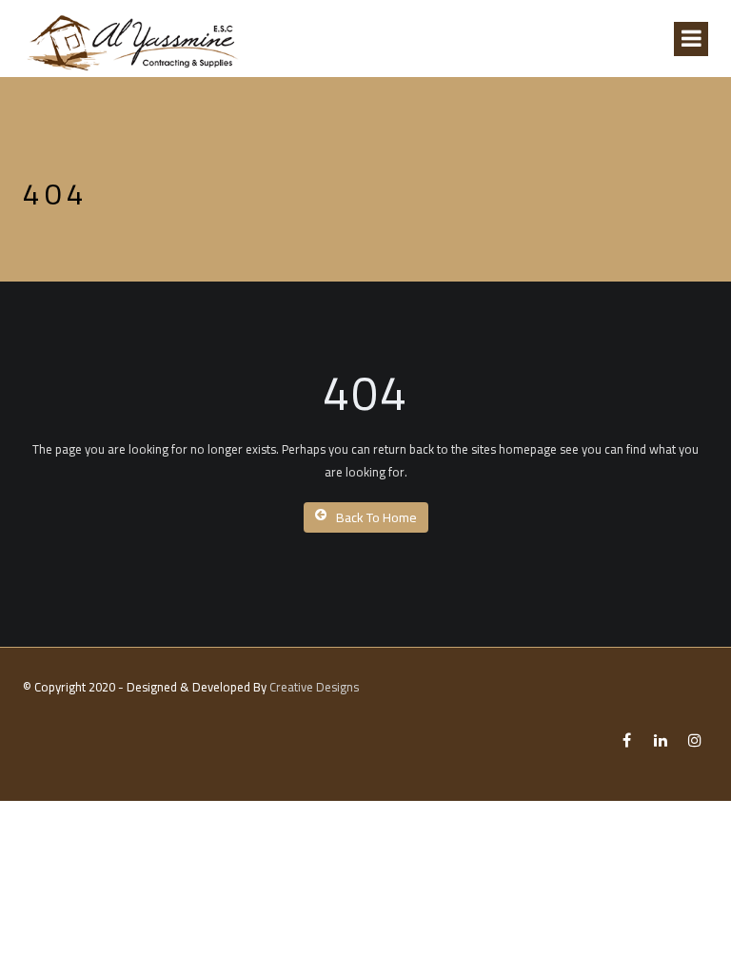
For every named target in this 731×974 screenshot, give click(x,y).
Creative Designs (314, 686)
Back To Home (376, 517)
